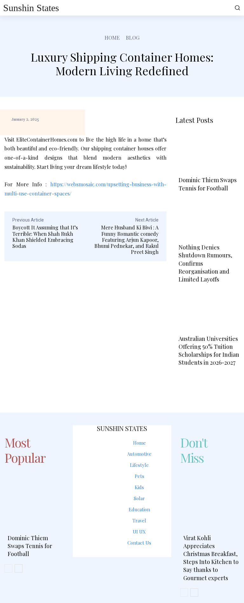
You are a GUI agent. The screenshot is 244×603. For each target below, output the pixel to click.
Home (112, 37)
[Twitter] (136, 568)
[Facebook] (108, 568)
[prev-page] (182, 377)
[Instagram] (122, 568)
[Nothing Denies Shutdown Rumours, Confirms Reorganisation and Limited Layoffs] (207, 219)
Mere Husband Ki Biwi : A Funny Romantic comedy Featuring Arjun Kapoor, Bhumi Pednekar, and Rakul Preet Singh (126, 239)
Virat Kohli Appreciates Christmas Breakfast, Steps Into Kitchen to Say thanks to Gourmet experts (211, 558)
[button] (236, 8)
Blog (132, 37)
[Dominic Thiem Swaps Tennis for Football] (207, 152)
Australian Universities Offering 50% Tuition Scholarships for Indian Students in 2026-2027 (209, 351)
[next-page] (200, 377)
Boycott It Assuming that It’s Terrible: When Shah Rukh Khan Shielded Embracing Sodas (45, 236)
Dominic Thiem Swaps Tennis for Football (208, 184)
